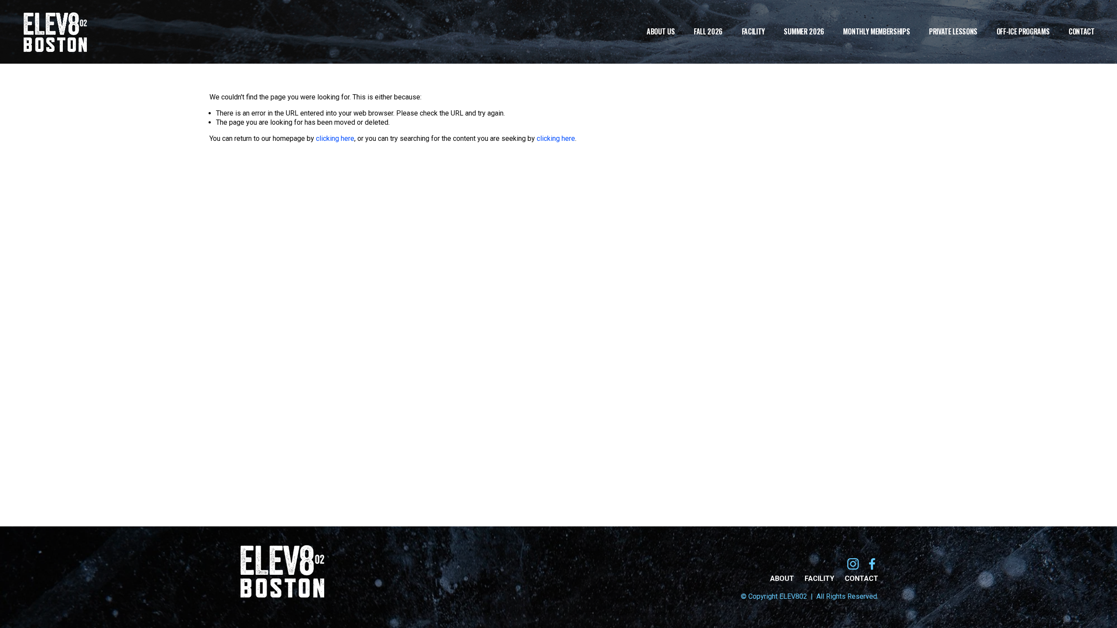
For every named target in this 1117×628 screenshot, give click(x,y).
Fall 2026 (708, 32)
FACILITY (819, 578)
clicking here (335, 138)
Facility (753, 32)
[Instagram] (853, 564)
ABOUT (782, 578)
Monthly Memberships (876, 32)
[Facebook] (872, 564)
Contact (1082, 32)
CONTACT (861, 578)
